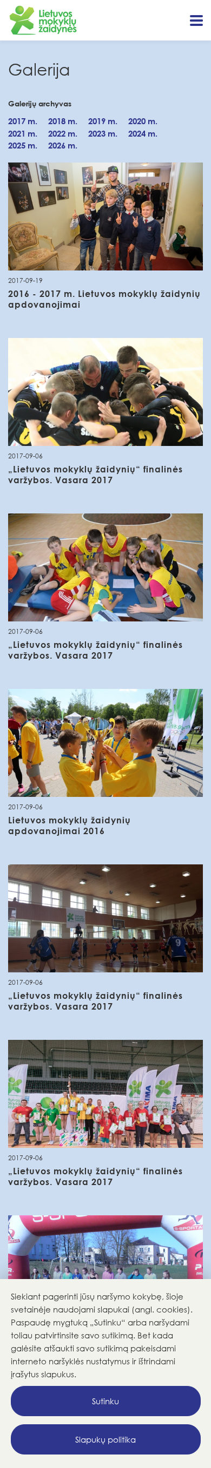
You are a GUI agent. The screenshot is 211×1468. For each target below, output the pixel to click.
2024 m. (142, 133)
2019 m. (102, 121)
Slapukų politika (105, 1439)
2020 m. (142, 121)
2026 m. (62, 145)
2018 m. (62, 121)
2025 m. (22, 145)
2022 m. (62, 133)
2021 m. (22, 133)
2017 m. (22, 121)
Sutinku (105, 1401)
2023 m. (102, 133)
